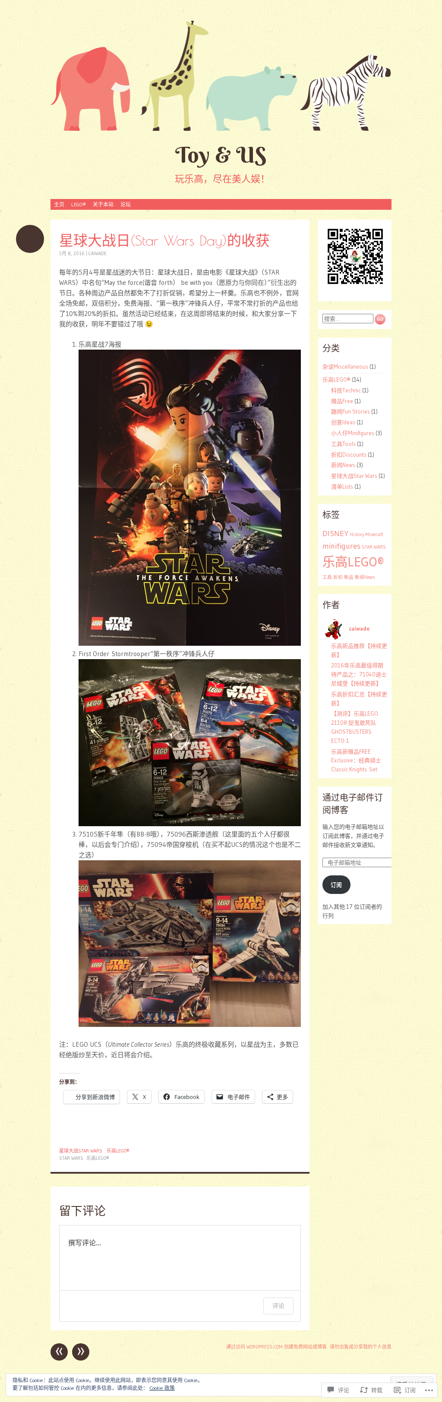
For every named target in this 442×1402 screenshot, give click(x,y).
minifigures (341, 546)
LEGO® (78, 204)
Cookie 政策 (162, 1388)
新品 (349, 577)
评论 (278, 1305)
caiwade (97, 253)
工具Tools (343, 443)
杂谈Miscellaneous (345, 366)
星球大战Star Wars (80, 1151)
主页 (59, 204)
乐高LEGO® (118, 1151)
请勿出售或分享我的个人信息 (360, 1347)
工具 (327, 577)
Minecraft (374, 534)
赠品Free (342, 401)
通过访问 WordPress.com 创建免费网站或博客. (277, 1347)
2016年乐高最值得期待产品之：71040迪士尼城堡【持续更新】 (359, 674)
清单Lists (342, 486)
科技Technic (346, 390)
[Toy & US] (221, 75)
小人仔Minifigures (352, 432)
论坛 (125, 204)
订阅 (336, 884)
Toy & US (221, 155)
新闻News (343, 464)
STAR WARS (71, 1158)
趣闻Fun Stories (350, 411)
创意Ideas (343, 422)
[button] (354, 256)
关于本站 (103, 204)
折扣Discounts (348, 454)
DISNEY (335, 533)
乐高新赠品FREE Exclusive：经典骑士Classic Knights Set (356, 760)
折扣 (338, 577)
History (357, 534)
